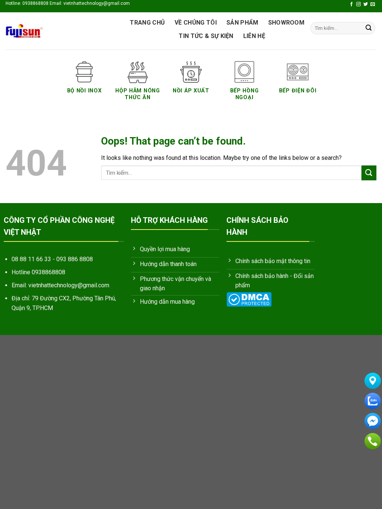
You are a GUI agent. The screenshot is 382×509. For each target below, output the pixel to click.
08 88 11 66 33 (31, 259)
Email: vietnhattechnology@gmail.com (60, 285)
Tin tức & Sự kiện (206, 35)
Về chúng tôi (196, 22)
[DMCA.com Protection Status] (249, 298)
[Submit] (368, 28)
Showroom (286, 22)
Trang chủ (147, 22)
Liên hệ (254, 35)
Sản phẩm (242, 22)
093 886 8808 (74, 259)
